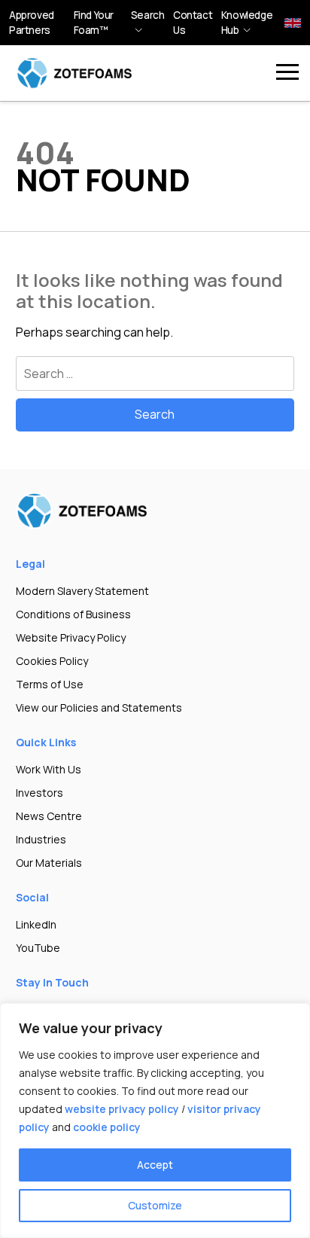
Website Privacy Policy (71, 637)
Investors (39, 792)
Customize (155, 1205)
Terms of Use (50, 684)
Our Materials (49, 862)
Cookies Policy (52, 661)
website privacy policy (122, 1109)
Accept (155, 1164)
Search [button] (148, 15)
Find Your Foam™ (94, 22)
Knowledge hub (246, 22)
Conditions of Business (73, 614)
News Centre (49, 816)
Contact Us (192, 22)
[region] (155, 1120)
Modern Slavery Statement (82, 591)
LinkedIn (36, 924)
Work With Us (48, 769)
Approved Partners (31, 22)
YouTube (38, 948)
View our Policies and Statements (99, 707)
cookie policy (107, 1127)
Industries (41, 839)
